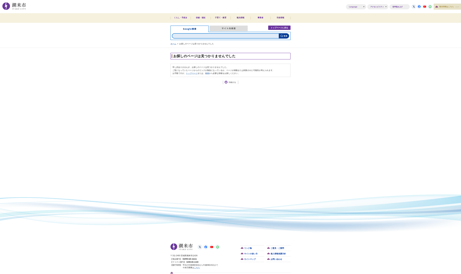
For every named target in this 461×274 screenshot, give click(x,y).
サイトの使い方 (251, 254)
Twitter (413, 6)
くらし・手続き (180, 18)
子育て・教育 (220, 18)
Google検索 (189, 29)
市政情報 (280, 18)
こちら (197, 268)
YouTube (424, 6)
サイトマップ (250, 259)
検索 (207, 73)
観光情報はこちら (446, 7)
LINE (430, 6)
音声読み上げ (397, 7)
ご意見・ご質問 (277, 248)
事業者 (260, 18)
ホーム (173, 44)
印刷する (232, 82)
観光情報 (240, 18)
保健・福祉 (201, 18)
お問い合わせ (276, 259)
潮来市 (181, 246)
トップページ (191, 73)
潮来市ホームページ (14, 6)
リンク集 (248, 248)
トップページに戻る (279, 28)
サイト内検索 (228, 28)
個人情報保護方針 (278, 254)
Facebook (419, 6)
